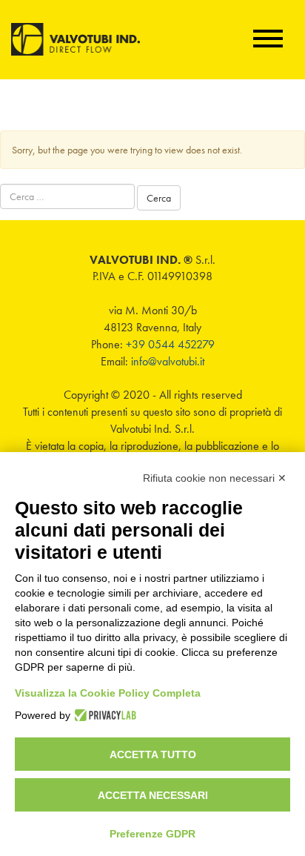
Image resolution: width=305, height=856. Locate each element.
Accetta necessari (153, 795)
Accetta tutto (153, 754)
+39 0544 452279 (170, 344)
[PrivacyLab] (103, 715)
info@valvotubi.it (167, 361)
